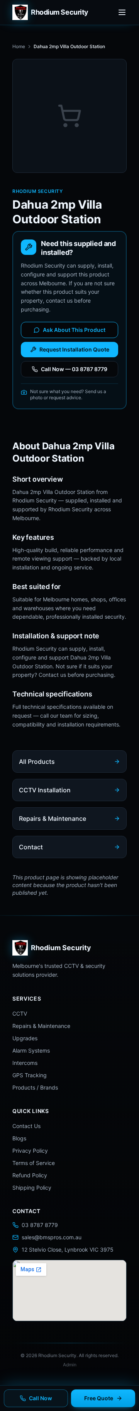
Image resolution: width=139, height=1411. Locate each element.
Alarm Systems (31, 1050)
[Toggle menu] (122, 12)
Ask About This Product (74, 329)
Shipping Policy (31, 1187)
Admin (69, 1364)
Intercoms (24, 1063)
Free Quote (98, 1398)
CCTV (19, 1013)
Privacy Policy (30, 1150)
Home (18, 46)
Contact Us (26, 1126)
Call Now (40, 1398)
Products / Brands (35, 1087)
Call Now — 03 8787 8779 (74, 369)
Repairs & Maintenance (41, 1026)
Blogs (19, 1138)
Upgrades (24, 1038)
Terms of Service (33, 1163)
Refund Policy (29, 1175)
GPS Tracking (29, 1075)
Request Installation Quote (74, 349)
